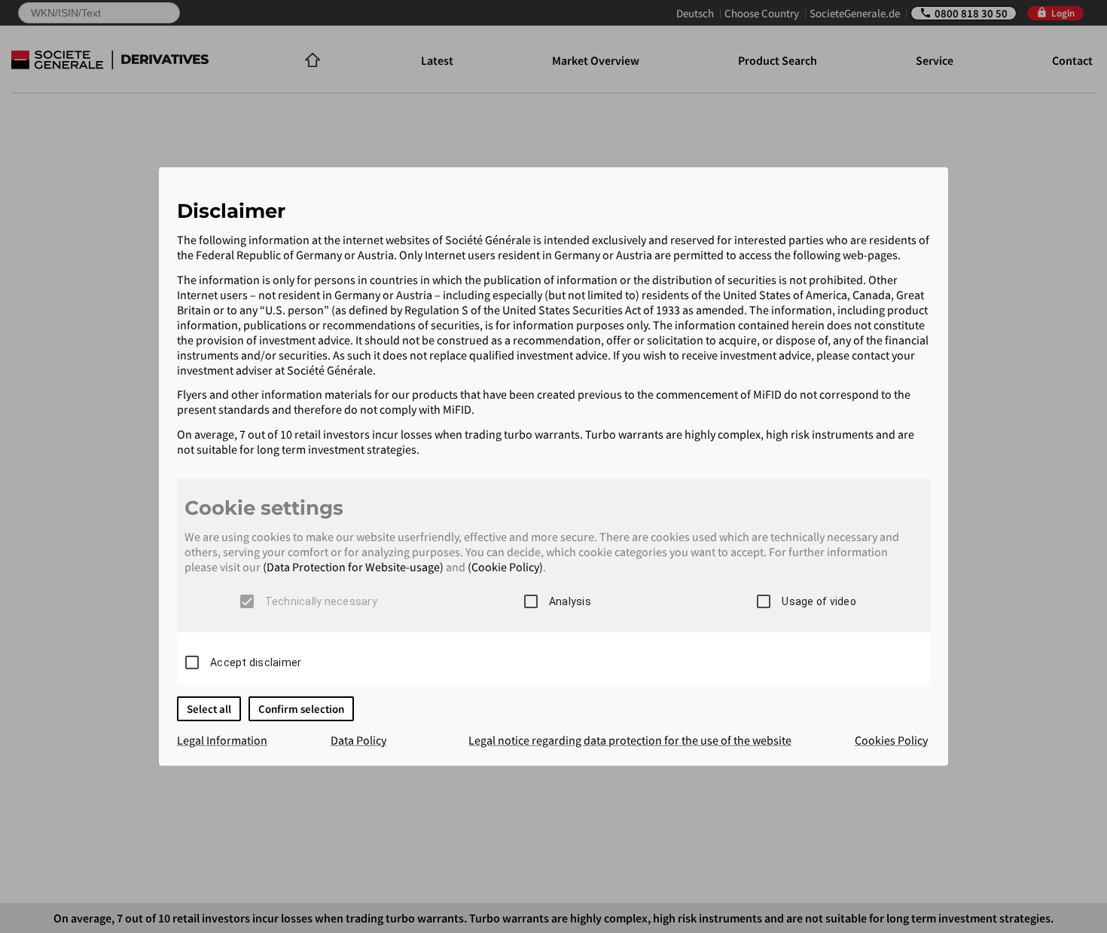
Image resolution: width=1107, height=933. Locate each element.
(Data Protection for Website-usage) (353, 566)
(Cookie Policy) (505, 566)
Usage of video (819, 601)
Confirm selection (301, 709)
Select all (209, 709)
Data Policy (358, 740)
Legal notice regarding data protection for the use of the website (629, 740)
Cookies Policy (891, 740)
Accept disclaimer (255, 662)
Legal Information (222, 740)
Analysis (570, 601)
